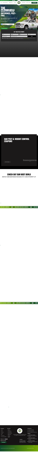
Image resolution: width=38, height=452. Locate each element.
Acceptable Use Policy (26, 38)
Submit (32, 36)
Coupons (15, 2)
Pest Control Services (5, 2)
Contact (29, 2)
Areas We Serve (23, 2)
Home (1, 2)
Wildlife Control (10, 2)
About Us (27, 2)
